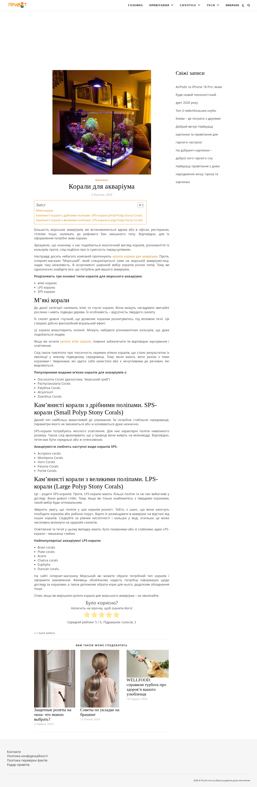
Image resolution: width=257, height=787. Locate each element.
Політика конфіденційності (27, 756)
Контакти (14, 752)
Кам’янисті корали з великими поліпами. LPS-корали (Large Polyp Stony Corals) (89, 220)
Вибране (233, 5)
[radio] (87, 615)
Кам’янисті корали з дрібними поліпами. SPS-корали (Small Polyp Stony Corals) (89, 215)
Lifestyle (188, 5)
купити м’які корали (75, 341)
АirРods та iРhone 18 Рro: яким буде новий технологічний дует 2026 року (199, 95)
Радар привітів (18, 765)
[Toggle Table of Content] (139, 205)
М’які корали (44, 210)
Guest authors (47, 633)
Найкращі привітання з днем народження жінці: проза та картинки (198, 174)
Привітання (159, 5)
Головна (135, 5)
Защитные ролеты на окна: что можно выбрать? (52, 714)
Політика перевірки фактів (27, 760)
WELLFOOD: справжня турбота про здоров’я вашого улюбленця (146, 687)
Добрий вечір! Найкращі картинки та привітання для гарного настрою (197, 134)
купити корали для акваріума (135, 256)
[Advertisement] (128, 43)
